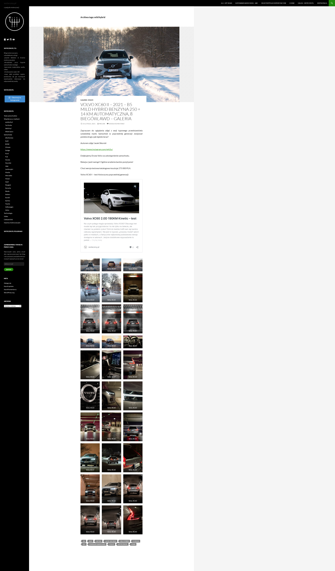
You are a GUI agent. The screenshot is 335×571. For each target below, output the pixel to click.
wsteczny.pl (10, 3)
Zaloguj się (7, 283)
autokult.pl (9, 122)
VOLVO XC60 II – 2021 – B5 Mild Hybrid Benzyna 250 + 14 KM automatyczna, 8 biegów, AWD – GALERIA (110, 111)
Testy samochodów (10, 116)
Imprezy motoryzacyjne (12, 223)
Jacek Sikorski (110, 541)
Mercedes (8, 175)
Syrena (7, 201)
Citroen (7, 147)
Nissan (7, 179)
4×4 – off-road (226, 3)
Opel (7, 182)
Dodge (7, 150)
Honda (7, 160)
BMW (7, 144)
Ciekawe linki (8, 219)
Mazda (7, 172)
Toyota (7, 204)
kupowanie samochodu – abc (246, 3)
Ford (7, 154)
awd (90, 541)
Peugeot (8, 185)
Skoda (7, 191)
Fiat (6, 157)
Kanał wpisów (8, 286)
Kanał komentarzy (10, 289)
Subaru (7, 194)
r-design (136, 541)
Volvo (90, 100)
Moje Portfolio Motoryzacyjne (273, 3)
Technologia (8, 213)
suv (84, 544)
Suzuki (7, 197)
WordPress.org (9, 293)
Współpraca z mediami (12, 119)
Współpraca (322, 3)
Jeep (6, 166)
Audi (7, 141)
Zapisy (8, 270)
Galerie (83, 100)
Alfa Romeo (9, 138)
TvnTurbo (8, 125)
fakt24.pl (8, 128)
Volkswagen (9, 207)
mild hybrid (124, 541)
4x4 (84, 541)
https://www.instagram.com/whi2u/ (96, 149)
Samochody (8, 135)
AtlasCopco (9, 132)
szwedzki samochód (97, 544)
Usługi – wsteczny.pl (306, 3)
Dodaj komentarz (116, 124)
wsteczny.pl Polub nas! (13, 231)
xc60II (133, 544)
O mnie (291, 3)
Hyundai (8, 163)
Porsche (8, 188)
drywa (98, 541)
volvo (111, 544)
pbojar (102, 124)
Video (6, 216)
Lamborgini (9, 169)
